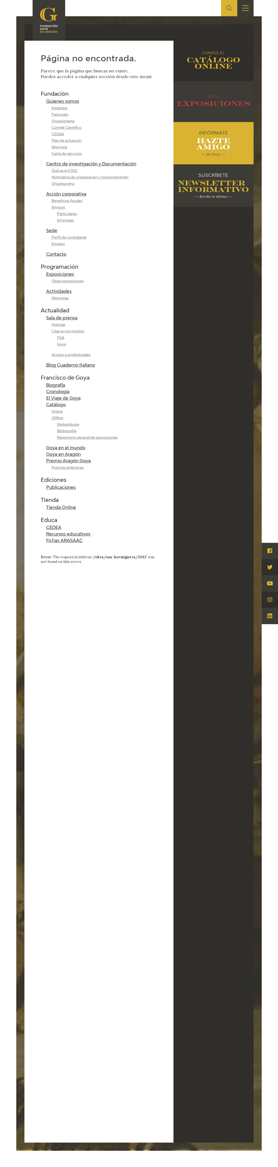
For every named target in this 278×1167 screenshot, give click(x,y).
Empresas (65, 220)
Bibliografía (66, 431)
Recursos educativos (68, 534)
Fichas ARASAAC (64, 541)
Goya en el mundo (65, 448)
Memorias (60, 298)
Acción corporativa (66, 194)
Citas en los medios (68, 331)
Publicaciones (61, 488)
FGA (60, 338)
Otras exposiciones (68, 281)
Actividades (59, 292)
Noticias (58, 325)
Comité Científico (66, 128)
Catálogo (56, 405)
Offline (57, 418)
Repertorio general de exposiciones (87, 438)
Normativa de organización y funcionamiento (90, 177)
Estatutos (59, 108)
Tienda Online (61, 508)
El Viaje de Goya (63, 398)
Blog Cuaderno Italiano (70, 365)
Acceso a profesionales (71, 355)
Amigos (58, 207)
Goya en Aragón (63, 455)
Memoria (59, 147)
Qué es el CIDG (64, 171)
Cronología (58, 392)
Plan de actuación (66, 141)
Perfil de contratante (69, 237)
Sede (51, 231)
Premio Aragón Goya (68, 461)
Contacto (56, 254)
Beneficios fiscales (67, 201)
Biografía (55, 385)
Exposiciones (60, 274)
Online (57, 411)
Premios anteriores (68, 468)
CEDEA (58, 134)
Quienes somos (62, 102)
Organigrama (63, 121)
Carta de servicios (67, 154)
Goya (61, 344)
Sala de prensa (61, 318)
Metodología (68, 425)
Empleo (58, 244)
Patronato (60, 115)
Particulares (67, 214)
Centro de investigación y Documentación (91, 164)
